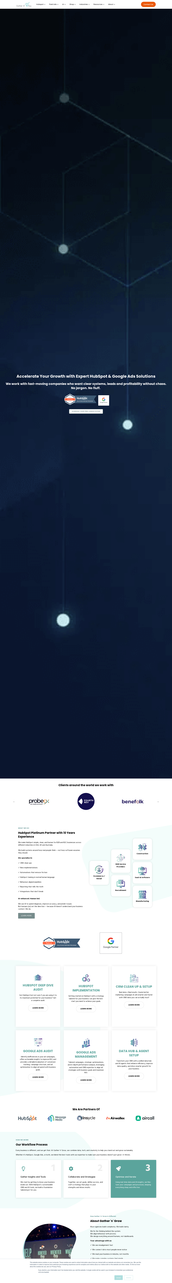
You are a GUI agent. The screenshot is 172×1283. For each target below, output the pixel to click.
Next (158, 801)
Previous (14, 801)
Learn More (38, 1008)
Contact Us (148, 4)
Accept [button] (118, 1278)
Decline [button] (128, 1278)
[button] (40, 4)
